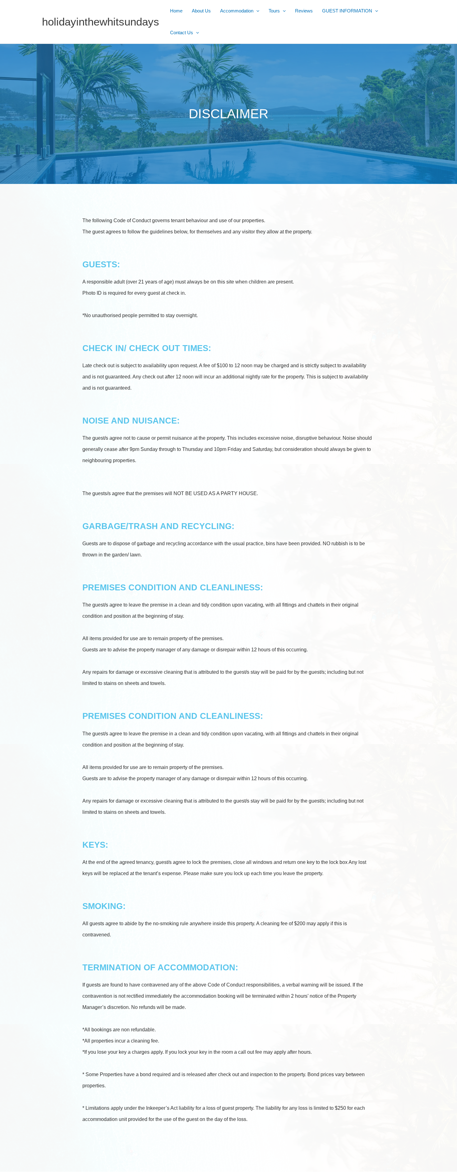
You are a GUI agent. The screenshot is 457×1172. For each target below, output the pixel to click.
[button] (256, 11)
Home (176, 10)
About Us (201, 10)
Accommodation (236, 10)
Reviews (304, 10)
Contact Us (181, 32)
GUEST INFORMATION (347, 10)
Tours (274, 10)
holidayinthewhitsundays (100, 22)
